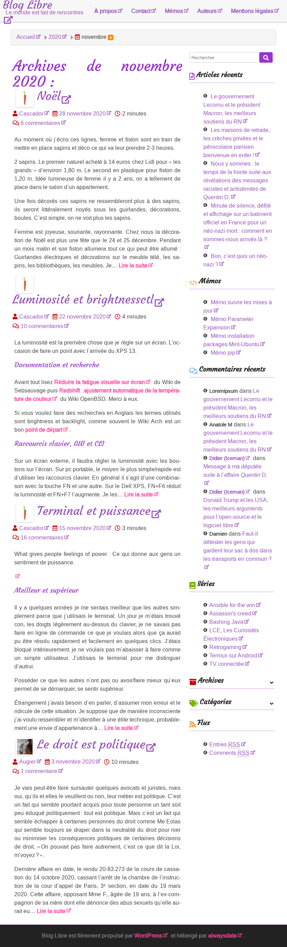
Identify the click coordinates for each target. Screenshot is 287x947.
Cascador (31, 113)
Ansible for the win (232, 605)
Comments (229, 753)
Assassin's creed (230, 613)
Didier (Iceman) (227, 458)
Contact (140, 11)
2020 (55, 37)
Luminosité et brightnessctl (83, 300)
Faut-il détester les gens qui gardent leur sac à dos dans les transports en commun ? (237, 546)
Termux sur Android (233, 655)
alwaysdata (222, 935)
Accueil (25, 37)
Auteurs (207, 11)
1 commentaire (39, 771)
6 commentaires (40, 123)
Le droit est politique (91, 745)
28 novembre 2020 (82, 113)
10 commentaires (42, 326)
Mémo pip (223, 352)
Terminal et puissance (93, 511)
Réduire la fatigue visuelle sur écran (99, 382)
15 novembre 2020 (82, 528)
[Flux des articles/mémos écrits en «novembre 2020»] (110, 37)
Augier (27, 761)
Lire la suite (133, 265)
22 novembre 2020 (82, 316)
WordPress (148, 935)
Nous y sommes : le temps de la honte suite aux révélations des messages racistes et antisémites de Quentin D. (237, 180)
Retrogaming (225, 647)
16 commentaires (42, 537)
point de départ (43, 429)
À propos (105, 11)
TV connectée (226, 664)
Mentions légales (252, 11)
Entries (224, 744)
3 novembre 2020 (73, 761)
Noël (49, 96)
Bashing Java (226, 622)
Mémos (174, 11)
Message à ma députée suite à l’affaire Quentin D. (235, 471)
